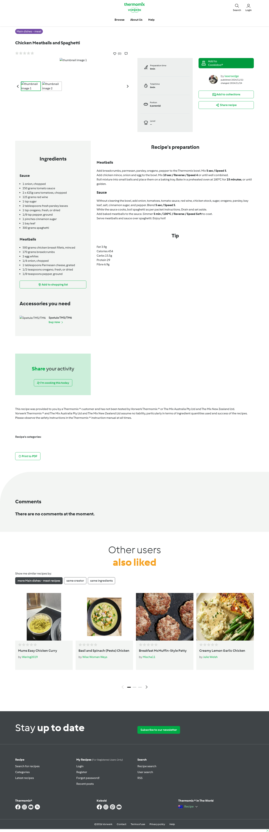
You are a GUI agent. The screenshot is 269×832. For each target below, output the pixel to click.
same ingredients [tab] (101, 580)
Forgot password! (87, 778)
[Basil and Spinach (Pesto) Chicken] (104, 617)
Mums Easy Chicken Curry (37, 651)
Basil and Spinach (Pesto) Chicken (104, 651)
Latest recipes (24, 778)
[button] (237, 7)
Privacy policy (157, 824)
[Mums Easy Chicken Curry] (44, 617)
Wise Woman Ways (94, 657)
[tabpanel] (134, 642)
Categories (22, 772)
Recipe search (146, 766)
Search (142, 759)
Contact (121, 824)
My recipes (99, 759)
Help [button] (151, 19)
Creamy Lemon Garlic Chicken (222, 651)
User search (145, 772)
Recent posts (85, 784)
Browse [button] (119, 19)
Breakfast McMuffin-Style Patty (163, 651)
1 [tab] (129, 687)
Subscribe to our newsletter (159, 730)
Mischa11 (149, 657)
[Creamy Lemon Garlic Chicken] (225, 617)
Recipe (19, 759)
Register (81, 772)
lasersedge (232, 76)
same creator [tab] (75, 580)
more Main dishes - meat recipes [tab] (39, 580)
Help (172, 824)
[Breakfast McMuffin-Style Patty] (164, 617)
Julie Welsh (210, 657)
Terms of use (138, 824)
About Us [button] (136, 19)
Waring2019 (30, 657)
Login (79, 766)
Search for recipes (27, 766)
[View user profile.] (213, 79)
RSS (140, 778)
